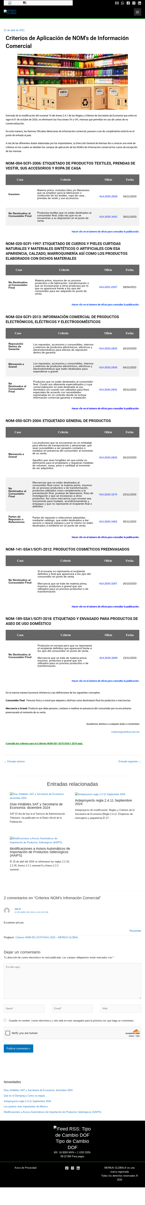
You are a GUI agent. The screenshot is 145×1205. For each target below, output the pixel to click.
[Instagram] (134, 3)
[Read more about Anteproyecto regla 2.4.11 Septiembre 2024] (100, 794)
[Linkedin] (139, 3)
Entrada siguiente (130, 761)
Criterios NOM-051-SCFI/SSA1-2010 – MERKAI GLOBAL (46, 937)
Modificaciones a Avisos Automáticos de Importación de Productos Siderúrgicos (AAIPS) (40, 851)
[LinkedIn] (78, 1168)
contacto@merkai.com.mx (125, 731)
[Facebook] (128, 3)
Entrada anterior (14, 761)
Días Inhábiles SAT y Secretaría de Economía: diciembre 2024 (36, 806)
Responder (135, 930)
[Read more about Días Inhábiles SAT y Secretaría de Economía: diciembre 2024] (40, 795)
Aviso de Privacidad (25, 1167)
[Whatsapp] (122, 3)
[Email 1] (117, 3)
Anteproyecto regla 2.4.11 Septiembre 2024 (103, 802)
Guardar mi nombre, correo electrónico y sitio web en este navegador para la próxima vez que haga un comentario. (71, 1020)
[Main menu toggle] (137, 12)
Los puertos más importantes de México (26, 1106)
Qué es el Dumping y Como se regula (24, 1095)
